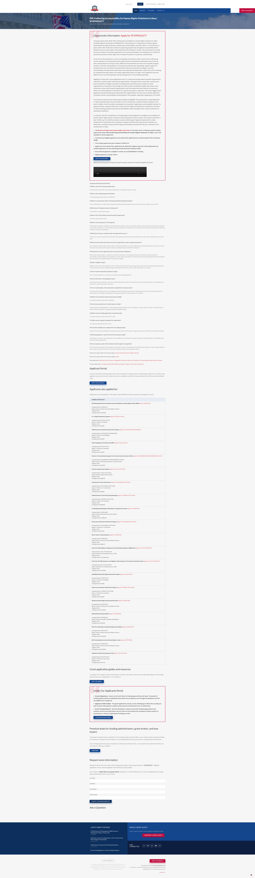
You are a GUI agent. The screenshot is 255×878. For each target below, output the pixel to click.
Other (94, 24)
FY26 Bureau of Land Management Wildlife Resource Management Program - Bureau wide (104, 831)
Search (140, 4)
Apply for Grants (247, 10)
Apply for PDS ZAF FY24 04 (120, 653)
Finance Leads (161, 4)
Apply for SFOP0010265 (116, 535)
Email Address (93, 789)
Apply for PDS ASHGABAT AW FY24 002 (120, 482)
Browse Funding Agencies (97, 850)
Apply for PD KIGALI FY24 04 (117, 416)
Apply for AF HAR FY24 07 (126, 574)
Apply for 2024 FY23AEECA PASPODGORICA (130, 429)
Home (135, 10)
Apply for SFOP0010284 (133, 508)
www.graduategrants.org (159, 865)
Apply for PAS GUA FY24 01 (121, 443)
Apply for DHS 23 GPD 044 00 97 (152, 561)
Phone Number (93, 794)
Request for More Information (101, 801)
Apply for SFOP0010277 (134, 35)
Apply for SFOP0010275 (145, 403)
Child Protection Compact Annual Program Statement (104, 845)
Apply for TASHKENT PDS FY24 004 (126, 495)
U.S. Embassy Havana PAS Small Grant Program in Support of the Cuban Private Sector (122, 364)
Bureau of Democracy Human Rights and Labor (109, 24)
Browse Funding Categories (112, 850)
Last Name (92, 783)
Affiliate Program (151, 4)
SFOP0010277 (126, 24)
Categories (151, 10)
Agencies (142, 10)
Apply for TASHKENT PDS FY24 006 (125, 587)
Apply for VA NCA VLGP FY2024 (117, 469)
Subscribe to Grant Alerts (153, 835)
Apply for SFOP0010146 (128, 627)
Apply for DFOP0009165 (115, 614)
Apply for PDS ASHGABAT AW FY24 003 (126, 521)
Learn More (95, 750)
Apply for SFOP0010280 (126, 640)
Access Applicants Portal (103, 717)
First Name (92, 778)
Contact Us (160, 10)
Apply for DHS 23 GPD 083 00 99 (144, 548)
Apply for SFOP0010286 (124, 600)
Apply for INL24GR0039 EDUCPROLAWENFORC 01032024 (148, 456)
